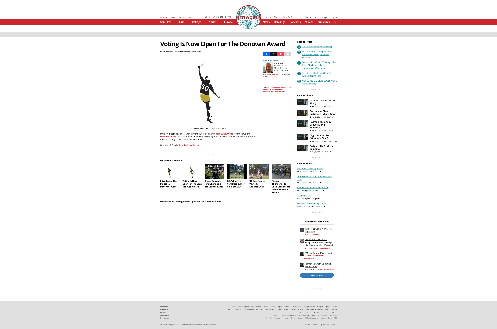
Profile (300, 309)
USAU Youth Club (313, 190)
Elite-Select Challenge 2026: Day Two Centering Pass (317, 74)
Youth (212, 22)
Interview (254, 309)
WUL (322, 312)
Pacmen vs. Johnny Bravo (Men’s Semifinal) (320, 124)
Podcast (286, 309)
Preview (293, 309)
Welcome (276, 315)
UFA (313, 312)
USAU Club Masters (313, 207)
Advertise (241, 307)
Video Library (332, 307)
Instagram (286, 318)
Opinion (273, 309)
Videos (309, 22)
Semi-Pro (165, 22)
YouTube (269, 318)
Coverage (246, 309)
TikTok (307, 318)
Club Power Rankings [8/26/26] (317, 46)
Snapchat (314, 318)
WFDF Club (312, 182)
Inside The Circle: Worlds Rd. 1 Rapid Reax (319, 230)
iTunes (330, 318)
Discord (277, 17)
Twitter (293, 318)
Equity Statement (284, 307)
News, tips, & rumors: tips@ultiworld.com (176, 17)
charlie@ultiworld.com (272, 74)
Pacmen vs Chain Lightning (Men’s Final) (323, 112)
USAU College (274, 87)
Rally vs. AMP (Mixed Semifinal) (322, 147)
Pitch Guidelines (314, 307)
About (269, 17)
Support (321, 315)
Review (320, 309)
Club (181, 22)
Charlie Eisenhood (179, 52)
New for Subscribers (288, 315)
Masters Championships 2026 (311, 203)
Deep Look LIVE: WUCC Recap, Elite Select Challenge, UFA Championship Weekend (319, 65)
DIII (272, 92)
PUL (317, 312)
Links (261, 309)
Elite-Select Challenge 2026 (310, 168)
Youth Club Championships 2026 (312, 187)
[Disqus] (225, 240)
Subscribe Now (317, 275)
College (196, 22)
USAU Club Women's (329, 141)
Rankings (279, 22)
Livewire (192, 52)
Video (327, 309)
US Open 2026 (304, 195)
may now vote (225, 133)
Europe (228, 22)
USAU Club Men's (328, 117)
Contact (249, 307)
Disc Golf (287, 17)
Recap (314, 309)
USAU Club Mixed (328, 106)
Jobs (305, 307)
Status (323, 307)
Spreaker (323, 318)
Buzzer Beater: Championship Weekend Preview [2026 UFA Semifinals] (316, 54)
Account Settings (310, 315)
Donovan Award (168, 136)
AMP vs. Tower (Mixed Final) (322, 102)
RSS (335, 318)
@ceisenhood (268, 76)
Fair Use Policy (297, 307)
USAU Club (312, 171)
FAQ (326, 315)
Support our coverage (316, 17)
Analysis (238, 309)
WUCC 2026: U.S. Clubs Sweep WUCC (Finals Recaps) (319, 82)
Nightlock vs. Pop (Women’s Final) (320, 137)
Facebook (277, 318)
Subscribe (333, 315)
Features (231, 309)
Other (280, 309)
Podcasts (295, 22)
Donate (265, 307)
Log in (334, 17)
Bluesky (300, 318)
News (266, 22)
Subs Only (324, 22)
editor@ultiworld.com (188, 145)
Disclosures (257, 307)
